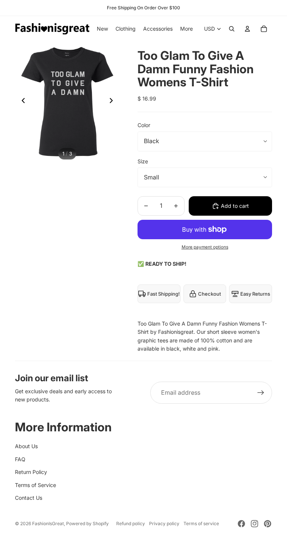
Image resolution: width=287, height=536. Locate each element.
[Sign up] (261, 393)
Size (143, 161)
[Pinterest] (267, 523)
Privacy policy (164, 523)
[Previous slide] (21, 101)
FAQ (20, 459)
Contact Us (28, 498)
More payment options (205, 247)
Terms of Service (35, 485)
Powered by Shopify (87, 523)
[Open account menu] (247, 29)
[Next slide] (113, 101)
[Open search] (231, 29)
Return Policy (31, 472)
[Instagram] (254, 523)
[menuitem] (186, 28)
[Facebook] (241, 523)
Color (144, 125)
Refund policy (130, 523)
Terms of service (201, 523)
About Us (26, 446)
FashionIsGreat (48, 523)
